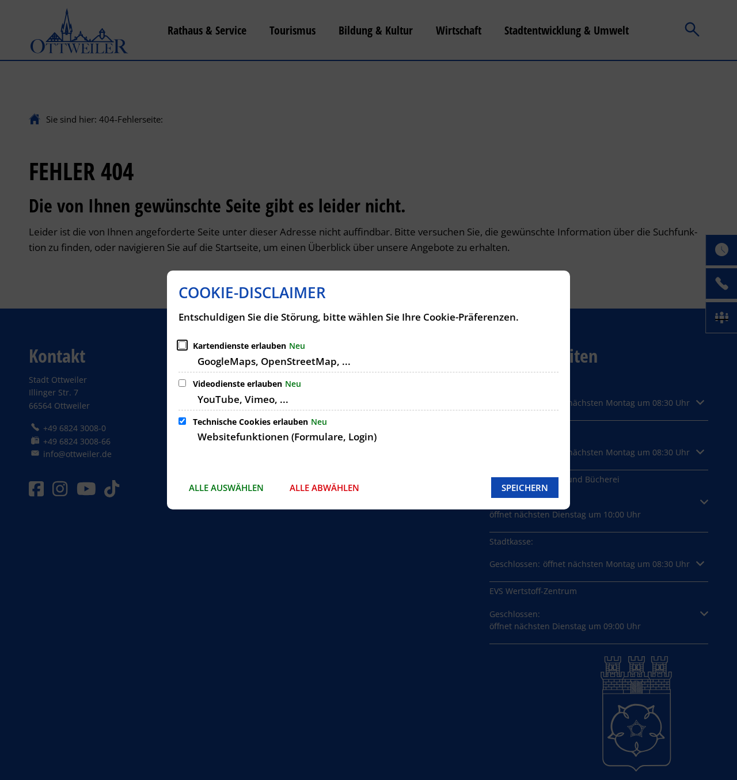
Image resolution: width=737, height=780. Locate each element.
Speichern (525, 487)
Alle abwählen (324, 487)
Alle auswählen (226, 487)
